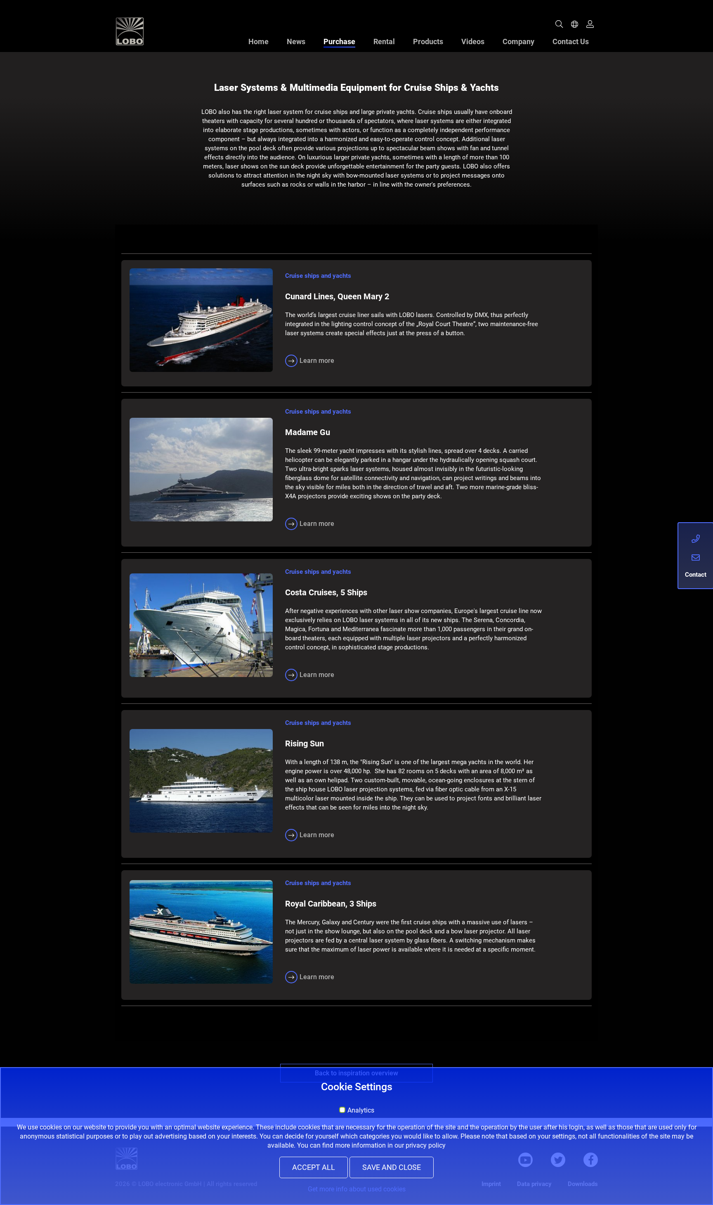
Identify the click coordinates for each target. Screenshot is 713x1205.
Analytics (360, 1110)
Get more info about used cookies (357, 1189)
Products (428, 41)
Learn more (317, 361)
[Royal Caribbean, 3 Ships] (201, 932)
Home (258, 41)
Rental (384, 41)
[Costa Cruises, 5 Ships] (201, 625)
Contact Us (570, 41)
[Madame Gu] (201, 469)
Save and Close (391, 1167)
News (296, 41)
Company (518, 41)
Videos (472, 41)
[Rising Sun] (201, 781)
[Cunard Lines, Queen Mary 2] (201, 320)
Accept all (313, 1167)
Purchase (339, 41)
